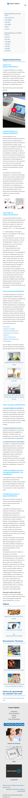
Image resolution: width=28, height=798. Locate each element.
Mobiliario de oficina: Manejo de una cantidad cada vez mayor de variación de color (14, 397)
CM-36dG (8, 24)
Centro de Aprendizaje (14, 719)
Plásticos (6, 335)
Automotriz (7, 327)
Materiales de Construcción (11, 339)
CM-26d (7, 44)
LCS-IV (7, 29)
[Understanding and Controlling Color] (14, 373)
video (20, 533)
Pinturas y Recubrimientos (11, 331)
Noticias (14, 715)
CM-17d (7, 37)
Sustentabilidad (21, 791)
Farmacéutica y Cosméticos (11, 333)
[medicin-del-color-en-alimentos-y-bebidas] (14, 612)
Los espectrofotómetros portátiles (12, 408)
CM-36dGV (8, 20)
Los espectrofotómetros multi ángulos (13, 441)
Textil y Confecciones (10, 337)
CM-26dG (8, 41)
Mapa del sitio (6, 787)
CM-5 (6, 27)
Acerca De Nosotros (14, 713)
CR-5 (6, 15)
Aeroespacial (7, 341)
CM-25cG (8, 50)
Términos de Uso (7, 785)
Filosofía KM (14, 779)
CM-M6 (7, 48)
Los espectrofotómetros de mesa (12, 428)
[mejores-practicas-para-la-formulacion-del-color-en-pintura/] (14, 650)
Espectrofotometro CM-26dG (14, 636)
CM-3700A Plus (9, 17)
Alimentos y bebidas (9, 329)
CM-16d (7, 39)
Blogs (14, 761)
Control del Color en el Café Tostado (14, 670)
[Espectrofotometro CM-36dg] (14, 625)
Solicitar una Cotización (14, 743)
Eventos (14, 717)
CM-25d (7, 46)
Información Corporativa (18, 789)
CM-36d (7, 22)
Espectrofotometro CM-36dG (14, 630)
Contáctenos (14, 711)
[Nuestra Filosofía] (14, 770)
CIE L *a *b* (12, 228)
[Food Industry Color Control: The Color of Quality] (14, 664)
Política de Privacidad (17, 785)
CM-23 (7, 35)
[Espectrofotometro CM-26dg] (14, 634)
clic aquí (5, 488)
